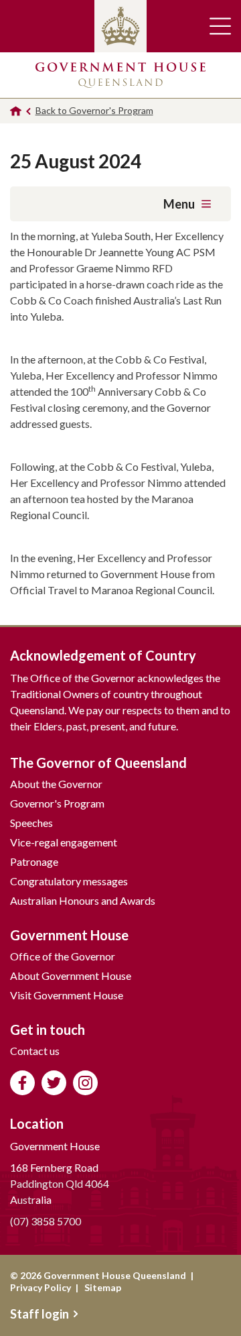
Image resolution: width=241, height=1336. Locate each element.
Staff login (39, 1313)
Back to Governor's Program (94, 110)
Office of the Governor (62, 956)
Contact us (35, 1050)
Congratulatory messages (69, 881)
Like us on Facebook (22, 1082)
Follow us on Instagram (85, 1082)
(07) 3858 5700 (45, 1221)
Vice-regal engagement (63, 842)
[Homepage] (15, 111)
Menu (179, 204)
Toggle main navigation (220, 26)
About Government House (70, 975)
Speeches (31, 822)
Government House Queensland (120, 75)
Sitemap (102, 1287)
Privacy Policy (40, 1287)
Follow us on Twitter (54, 1082)
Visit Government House (66, 995)
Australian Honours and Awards (82, 900)
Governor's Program (57, 803)
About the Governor (56, 783)
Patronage (34, 861)
